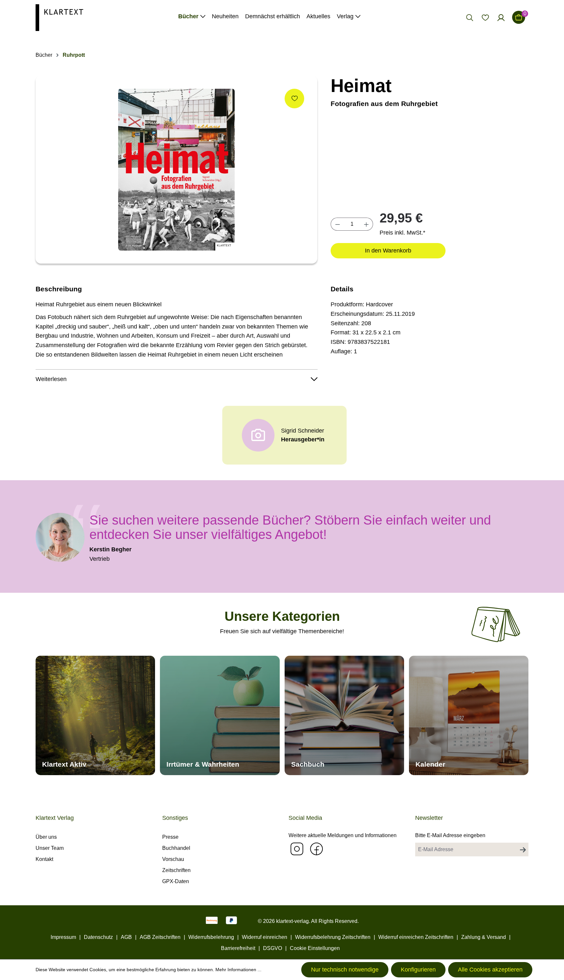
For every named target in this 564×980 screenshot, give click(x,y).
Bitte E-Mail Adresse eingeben (450, 835)
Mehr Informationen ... (238, 969)
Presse (170, 837)
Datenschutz (98, 937)
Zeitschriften (176, 870)
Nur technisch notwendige (345, 969)
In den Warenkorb (388, 250)
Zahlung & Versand (483, 937)
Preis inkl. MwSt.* (402, 232)
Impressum (63, 937)
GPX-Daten (175, 881)
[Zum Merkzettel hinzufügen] (294, 98)
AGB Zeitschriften (160, 937)
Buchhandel (176, 848)
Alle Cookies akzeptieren (490, 969)
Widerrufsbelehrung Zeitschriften (332, 937)
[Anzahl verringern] (337, 224)
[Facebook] (316, 848)
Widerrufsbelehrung (211, 937)
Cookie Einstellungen (315, 948)
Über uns (46, 837)
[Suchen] (470, 17)
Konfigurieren (418, 969)
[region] (176, 170)
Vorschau (173, 859)
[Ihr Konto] (501, 17)
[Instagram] (297, 848)
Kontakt (44, 859)
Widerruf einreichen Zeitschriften (415, 937)
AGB (126, 937)
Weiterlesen (51, 379)
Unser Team (50, 848)
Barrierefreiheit (238, 948)
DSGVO (272, 948)
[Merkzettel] (485, 17)
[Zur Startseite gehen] (59, 17)
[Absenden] (522, 849)
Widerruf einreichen (264, 937)
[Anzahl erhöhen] (366, 224)
